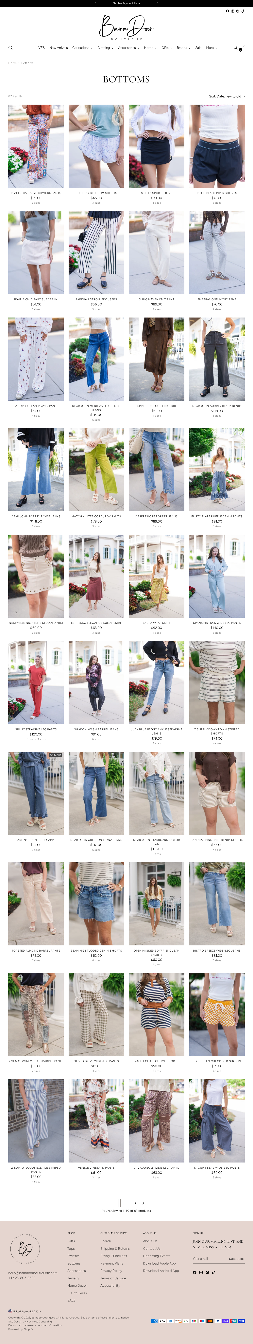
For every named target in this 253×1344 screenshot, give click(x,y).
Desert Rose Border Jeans (156, 516)
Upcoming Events (156, 1256)
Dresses (73, 1256)
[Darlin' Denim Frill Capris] (36, 793)
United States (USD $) (25, 1311)
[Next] (157, 3)
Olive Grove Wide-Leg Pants (96, 1061)
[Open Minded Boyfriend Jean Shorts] (156, 903)
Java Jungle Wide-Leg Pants (156, 1167)
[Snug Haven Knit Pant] (156, 252)
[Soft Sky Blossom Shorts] (96, 146)
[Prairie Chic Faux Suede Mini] (36, 252)
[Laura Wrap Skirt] (156, 576)
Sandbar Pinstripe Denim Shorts (217, 839)
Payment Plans (111, 1263)
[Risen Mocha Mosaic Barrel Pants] (36, 1014)
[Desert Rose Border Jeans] (156, 469)
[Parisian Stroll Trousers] (96, 252)
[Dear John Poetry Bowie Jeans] (36, 469)
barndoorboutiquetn (43, 1317)
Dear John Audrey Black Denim (217, 405)
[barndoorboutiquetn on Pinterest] (238, 11)
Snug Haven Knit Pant (157, 299)
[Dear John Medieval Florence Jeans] (96, 359)
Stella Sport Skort (156, 193)
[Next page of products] (143, 1203)
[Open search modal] (10, 48)
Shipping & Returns (115, 1248)
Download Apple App (159, 1263)
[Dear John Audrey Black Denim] (217, 359)
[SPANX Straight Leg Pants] (36, 682)
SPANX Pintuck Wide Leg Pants (217, 622)
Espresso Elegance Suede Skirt (96, 622)
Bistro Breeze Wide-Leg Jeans (217, 950)
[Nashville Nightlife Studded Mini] (36, 576)
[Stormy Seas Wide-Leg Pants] (217, 1120)
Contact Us (151, 1248)
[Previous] (95, 3)
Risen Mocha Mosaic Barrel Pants (36, 1061)
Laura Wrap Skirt (156, 622)
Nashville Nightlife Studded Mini (36, 622)
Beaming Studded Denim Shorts (96, 950)
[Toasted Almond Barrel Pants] (36, 903)
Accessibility (110, 1285)
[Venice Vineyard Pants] (96, 1120)
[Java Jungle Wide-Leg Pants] (156, 1120)
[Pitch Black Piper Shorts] (217, 146)
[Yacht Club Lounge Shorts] (156, 1014)
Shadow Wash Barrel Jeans (96, 729)
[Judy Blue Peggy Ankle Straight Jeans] (156, 682)
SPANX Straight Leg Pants (36, 729)
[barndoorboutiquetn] (126, 27)
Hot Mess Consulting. (39, 1321)
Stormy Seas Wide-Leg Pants (217, 1167)
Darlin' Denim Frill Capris (36, 839)
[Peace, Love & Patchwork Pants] (36, 146)
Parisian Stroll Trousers (96, 299)
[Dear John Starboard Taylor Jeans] (156, 793)
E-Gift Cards (77, 1293)
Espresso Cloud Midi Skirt (157, 405)
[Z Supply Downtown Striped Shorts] (217, 682)
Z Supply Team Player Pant (36, 405)
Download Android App (161, 1271)
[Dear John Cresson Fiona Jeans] (96, 793)
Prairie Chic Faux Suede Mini (36, 299)
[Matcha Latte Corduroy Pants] (96, 469)
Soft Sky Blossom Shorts (96, 193)
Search (105, 1241)
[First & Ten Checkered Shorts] (217, 1014)
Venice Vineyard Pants (96, 1167)
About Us (150, 1241)
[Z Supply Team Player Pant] (36, 359)
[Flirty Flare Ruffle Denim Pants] (217, 469)
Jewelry (73, 1278)
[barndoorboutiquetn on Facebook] (227, 11)
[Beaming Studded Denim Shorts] (96, 903)
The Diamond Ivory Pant (217, 299)
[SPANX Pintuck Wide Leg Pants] (217, 576)
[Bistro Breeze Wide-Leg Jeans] (217, 903)
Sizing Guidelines (113, 1256)
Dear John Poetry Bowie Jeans (36, 516)
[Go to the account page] (234, 48)
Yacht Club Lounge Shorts (157, 1061)
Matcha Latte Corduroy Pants (96, 516)
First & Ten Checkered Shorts (217, 1061)
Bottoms (73, 1263)
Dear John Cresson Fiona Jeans (96, 839)
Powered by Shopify (20, 1329)
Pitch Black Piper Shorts (217, 193)
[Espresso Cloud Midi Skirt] (156, 359)
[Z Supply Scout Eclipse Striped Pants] (36, 1120)
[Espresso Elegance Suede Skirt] (96, 576)
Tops (71, 1248)
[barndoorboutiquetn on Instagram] (232, 11)
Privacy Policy (111, 1271)
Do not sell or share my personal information (35, 1325)
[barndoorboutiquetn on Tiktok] (243, 11)
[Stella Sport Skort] (156, 146)
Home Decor (77, 1285)
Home (12, 63)
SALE (71, 1300)
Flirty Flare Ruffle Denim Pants (217, 516)
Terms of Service (113, 1278)
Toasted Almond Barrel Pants (36, 950)
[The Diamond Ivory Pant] (217, 252)
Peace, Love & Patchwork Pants (36, 193)
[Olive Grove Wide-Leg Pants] (96, 1014)
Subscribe (237, 1258)
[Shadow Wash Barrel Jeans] (96, 682)
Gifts (71, 1241)
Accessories (76, 1271)
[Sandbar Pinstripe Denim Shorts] (217, 793)
